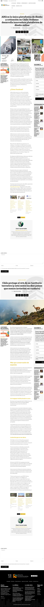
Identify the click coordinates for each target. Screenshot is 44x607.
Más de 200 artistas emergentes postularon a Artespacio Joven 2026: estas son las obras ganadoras (18, 594)
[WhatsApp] (24, 32)
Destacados (3, 74)
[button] (12, 7)
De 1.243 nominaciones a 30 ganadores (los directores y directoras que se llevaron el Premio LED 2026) (30, 593)
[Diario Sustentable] (21, 224)
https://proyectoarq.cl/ (15, 186)
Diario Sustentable (16, 27)
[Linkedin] (27, 32)
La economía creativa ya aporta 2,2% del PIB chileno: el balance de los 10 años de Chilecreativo (37, 109)
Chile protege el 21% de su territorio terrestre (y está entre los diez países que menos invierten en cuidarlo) (30, 588)
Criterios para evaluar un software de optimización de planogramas (33, 245)
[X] (41, 1)
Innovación (22, 13)
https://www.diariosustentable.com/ (21, 230)
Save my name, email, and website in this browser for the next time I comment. (15, 268)
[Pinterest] (22, 32)
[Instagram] (39, 1)
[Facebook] (38, 1)
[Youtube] (42, 1)
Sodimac (23, 217)
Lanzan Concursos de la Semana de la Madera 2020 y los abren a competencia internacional (21, 204)
